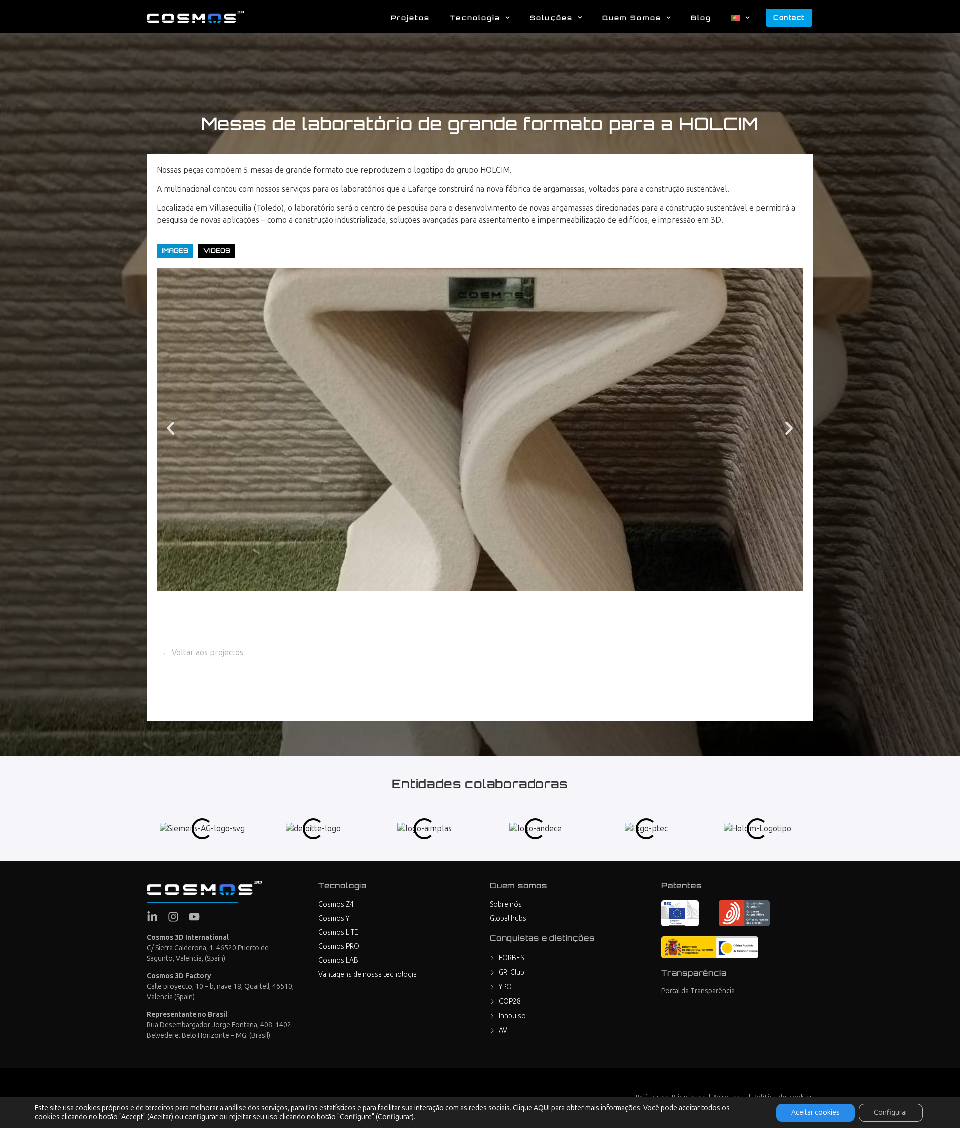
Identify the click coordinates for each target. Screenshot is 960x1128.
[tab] (175, 251)
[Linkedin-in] (152, 916)
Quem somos (632, 18)
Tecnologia (475, 18)
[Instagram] (173, 916)
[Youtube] (194, 916)
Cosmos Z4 (336, 904)
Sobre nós (506, 904)
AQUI (542, 1108)
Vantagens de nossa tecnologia (367, 974)
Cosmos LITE (338, 932)
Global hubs (508, 918)
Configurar (891, 1112)
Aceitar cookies (816, 1112)
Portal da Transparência (698, 991)
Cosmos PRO (339, 946)
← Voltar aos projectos (203, 652)
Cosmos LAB (338, 960)
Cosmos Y (334, 918)
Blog (701, 18)
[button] (171, 428)
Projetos (410, 18)
